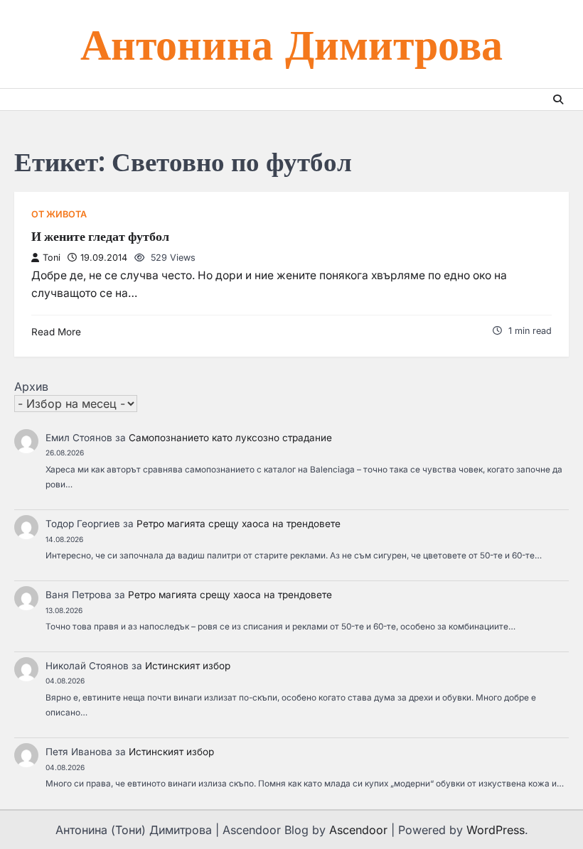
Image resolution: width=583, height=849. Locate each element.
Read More (56, 331)
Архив (31, 386)
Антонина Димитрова (291, 43)
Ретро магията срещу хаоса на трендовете (239, 523)
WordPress (495, 830)
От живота (59, 214)
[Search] (558, 99)
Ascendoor (358, 830)
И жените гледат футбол (100, 236)
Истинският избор (187, 665)
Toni (51, 257)
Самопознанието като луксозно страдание (230, 437)
